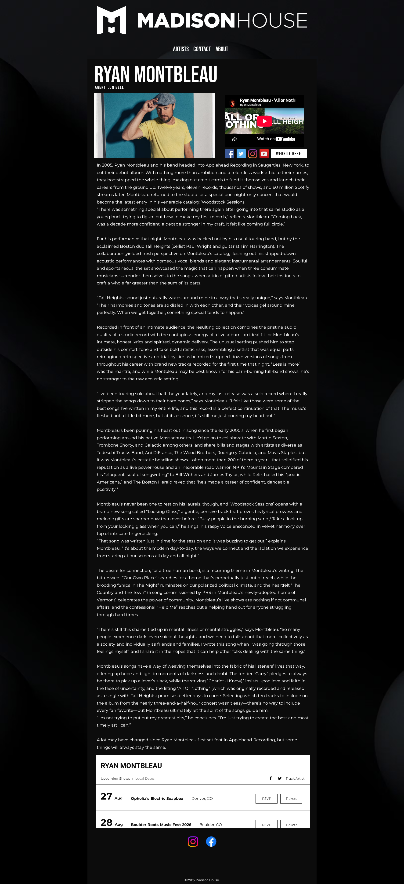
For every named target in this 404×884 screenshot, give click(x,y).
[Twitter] (241, 153)
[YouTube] (264, 153)
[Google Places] (193, 841)
